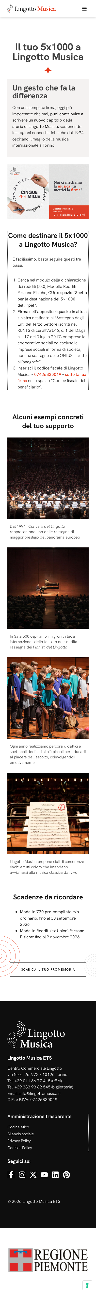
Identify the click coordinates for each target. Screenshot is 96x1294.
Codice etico (18, 1127)
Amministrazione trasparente (39, 1116)
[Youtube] (44, 1174)
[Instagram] (22, 1174)
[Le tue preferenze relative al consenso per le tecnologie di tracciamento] (87, 1285)
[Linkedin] (55, 1174)
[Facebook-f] (11, 1174)
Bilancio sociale (20, 1134)
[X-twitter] (33, 1174)
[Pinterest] (66, 1174)
